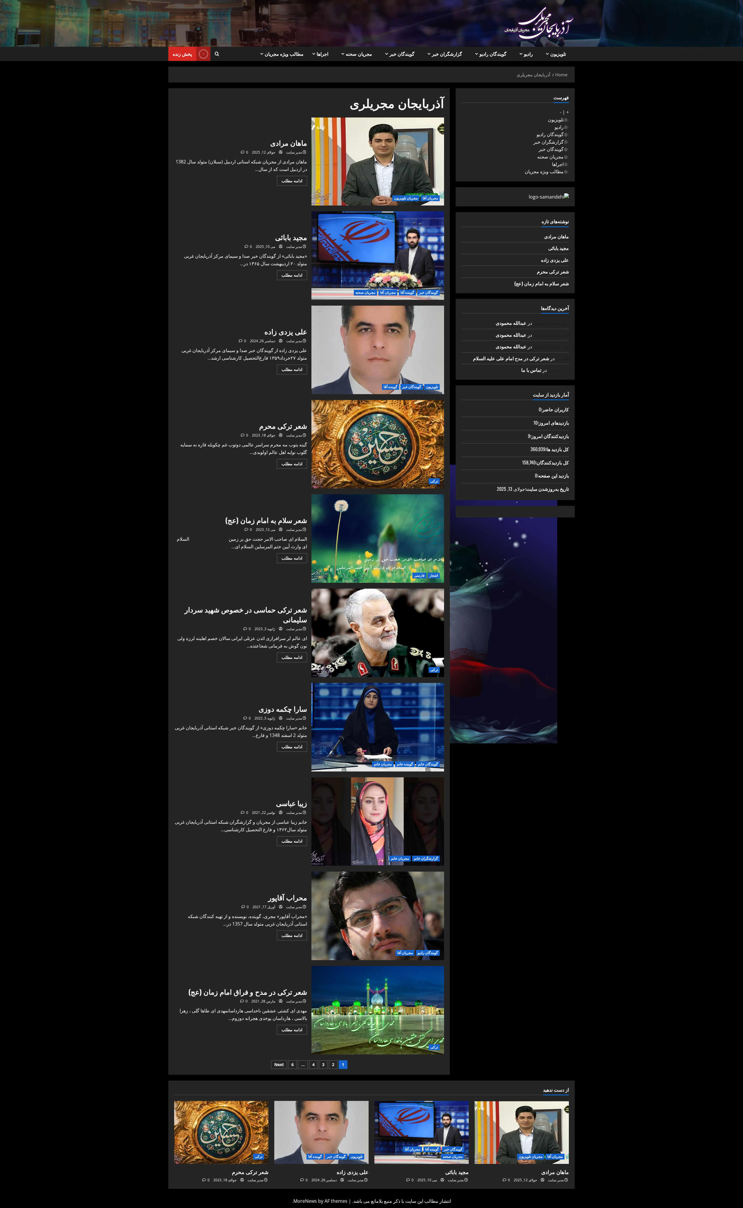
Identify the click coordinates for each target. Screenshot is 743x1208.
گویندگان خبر (401, 53)
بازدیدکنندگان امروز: (549, 435)
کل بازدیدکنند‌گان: (552, 462)
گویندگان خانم (428, 764)
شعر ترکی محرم (377, 444)
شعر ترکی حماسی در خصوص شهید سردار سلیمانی (377, 633)
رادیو (528, 53)
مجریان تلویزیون (406, 198)
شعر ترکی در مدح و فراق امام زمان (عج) (377, 1010)
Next (279, 1064)
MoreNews (305, 1201)
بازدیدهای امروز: (553, 422)
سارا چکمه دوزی (377, 727)
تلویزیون (558, 53)
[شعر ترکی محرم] (221, 1132)
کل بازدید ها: (557, 449)
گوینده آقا (407, 292)
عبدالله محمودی (511, 322)
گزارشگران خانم (426, 858)
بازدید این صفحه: (553, 475)
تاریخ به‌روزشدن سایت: (547, 488)
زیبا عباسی (377, 821)
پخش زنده (182, 53)
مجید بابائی (377, 255)
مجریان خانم (383, 764)
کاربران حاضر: (555, 409)
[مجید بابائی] (421, 1132)
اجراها (322, 53)
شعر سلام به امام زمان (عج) (377, 538)
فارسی (419, 575)
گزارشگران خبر (447, 53)
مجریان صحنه (359, 53)
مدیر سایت (294, 152)
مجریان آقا (430, 198)
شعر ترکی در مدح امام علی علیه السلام (511, 358)
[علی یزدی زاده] (321, 1132)
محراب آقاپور (377, 916)
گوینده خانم (405, 764)
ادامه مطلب (289, 182)
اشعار (434, 575)
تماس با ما (531, 369)
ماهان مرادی (377, 161)
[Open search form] (217, 54)
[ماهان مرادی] (522, 1132)
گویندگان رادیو (492, 53)
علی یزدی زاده (377, 350)
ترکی (434, 481)
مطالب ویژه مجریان (284, 53)
